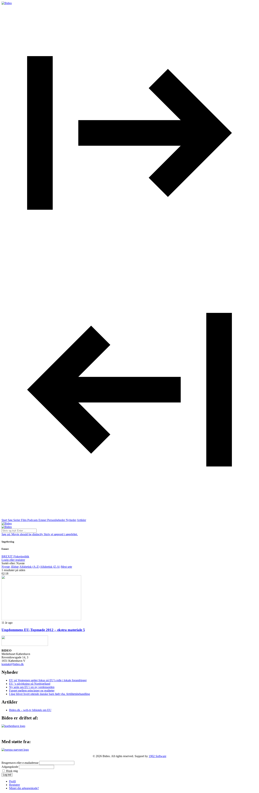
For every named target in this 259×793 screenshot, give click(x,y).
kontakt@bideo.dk (13, 664)
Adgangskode (10, 766)
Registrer (14, 784)
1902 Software (157, 756)
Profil (12, 781)
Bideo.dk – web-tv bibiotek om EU (30, 710)
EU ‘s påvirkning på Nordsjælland (29, 683)
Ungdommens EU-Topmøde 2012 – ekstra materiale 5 (43, 630)
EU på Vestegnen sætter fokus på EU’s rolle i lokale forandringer (48, 680)
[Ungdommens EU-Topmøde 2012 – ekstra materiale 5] (41, 619)
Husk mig (12, 771)
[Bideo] (7, 3)
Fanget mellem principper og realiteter (31, 690)
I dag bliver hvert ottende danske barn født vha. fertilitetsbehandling (49, 694)
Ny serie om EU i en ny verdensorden (31, 687)
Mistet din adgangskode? (24, 788)
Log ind (7, 774)
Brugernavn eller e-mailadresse (20, 762)
